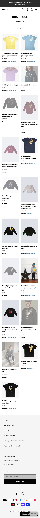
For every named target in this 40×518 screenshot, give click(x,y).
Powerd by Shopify (24, 511)
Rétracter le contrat (29, 514)
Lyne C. (5, 9)
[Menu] (36, 9)
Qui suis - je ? (9, 425)
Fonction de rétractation (13, 446)
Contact (7, 430)
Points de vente (9, 435)
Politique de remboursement (14, 441)
